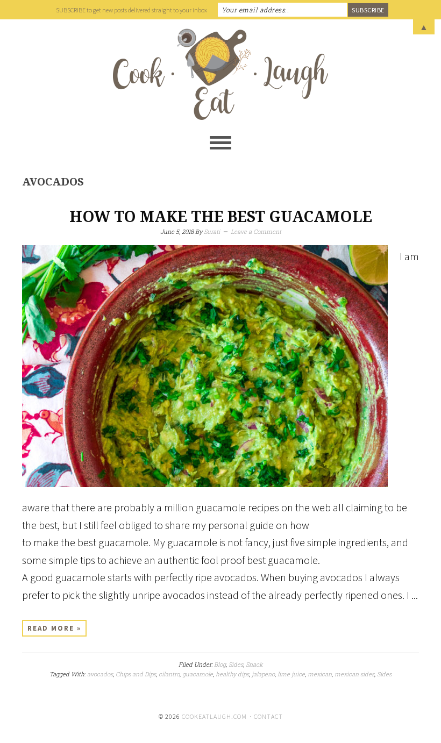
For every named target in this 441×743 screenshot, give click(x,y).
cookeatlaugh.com (214, 716)
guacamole (197, 674)
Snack (254, 664)
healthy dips (232, 674)
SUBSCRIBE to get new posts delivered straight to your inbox (131, 10)
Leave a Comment (256, 231)
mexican (320, 674)
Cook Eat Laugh (220, 74)
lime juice (291, 674)
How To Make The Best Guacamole (220, 217)
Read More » (54, 628)
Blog (220, 664)
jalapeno (263, 674)
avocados (100, 674)
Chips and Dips (136, 674)
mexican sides (354, 674)
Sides (236, 664)
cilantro (169, 674)
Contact (268, 716)
